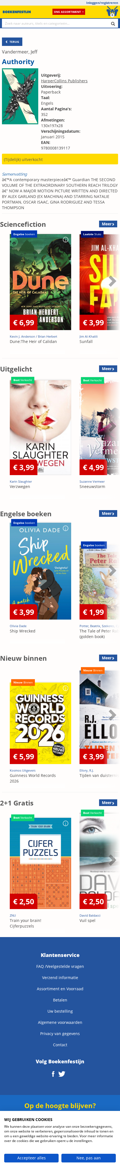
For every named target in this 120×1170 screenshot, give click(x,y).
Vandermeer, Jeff (19, 52)
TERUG (14, 42)
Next (111, 295)
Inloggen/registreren (102, 3)
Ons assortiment (67, 12)
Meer (107, 223)
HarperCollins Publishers (64, 80)
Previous (5, 295)
